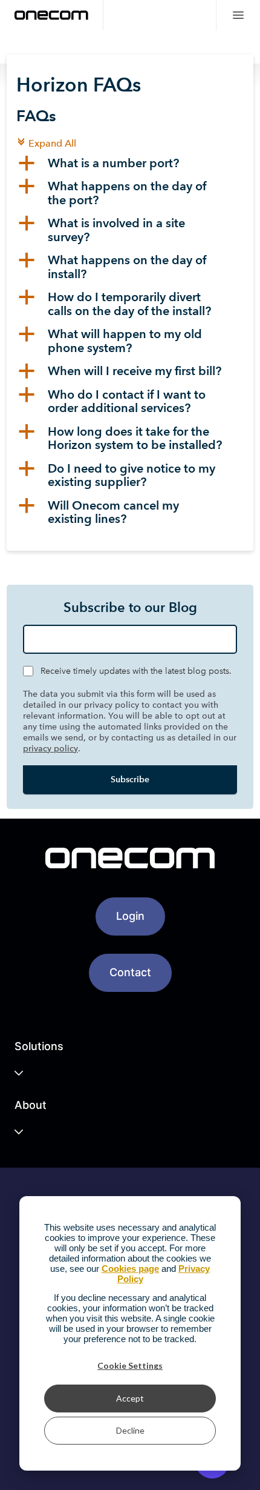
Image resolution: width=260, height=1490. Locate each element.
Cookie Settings (130, 1365)
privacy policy (50, 748)
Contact (130, 972)
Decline (130, 1430)
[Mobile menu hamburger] (238, 15)
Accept (130, 1398)
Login (130, 916)
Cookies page (130, 1268)
